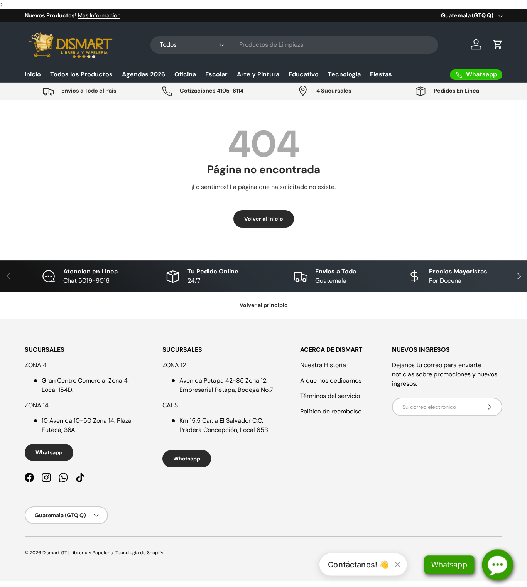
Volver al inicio (263, 218)
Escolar (216, 74)
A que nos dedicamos (330, 380)
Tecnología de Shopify (139, 553)
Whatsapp (48, 452)
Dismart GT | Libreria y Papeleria (77, 553)
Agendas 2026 (143, 74)
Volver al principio (264, 305)
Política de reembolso (330, 411)
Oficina (185, 74)
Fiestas (381, 74)
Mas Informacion (99, 15)
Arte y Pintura (258, 74)
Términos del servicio (330, 396)
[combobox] (294, 44)
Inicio (33, 74)
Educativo (304, 74)
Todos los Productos (81, 74)
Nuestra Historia (323, 365)
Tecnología (344, 74)
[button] (497, 44)
